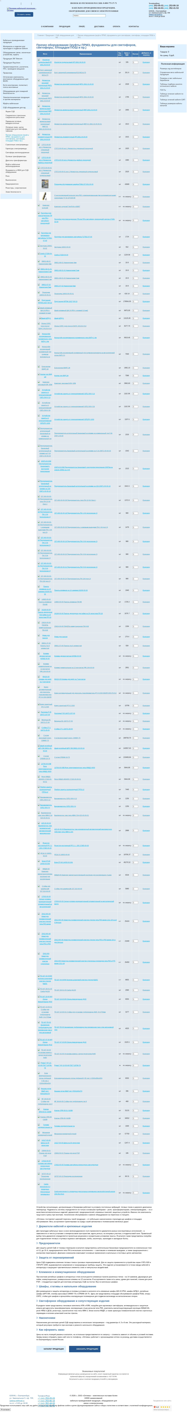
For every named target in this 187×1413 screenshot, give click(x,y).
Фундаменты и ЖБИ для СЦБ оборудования (17, 171)
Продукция (64, 26)
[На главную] (16, 4)
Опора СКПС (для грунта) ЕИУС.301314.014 (70, 326)
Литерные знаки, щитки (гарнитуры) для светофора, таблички (16, 129)
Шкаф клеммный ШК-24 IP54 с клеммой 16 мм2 (71, 310)
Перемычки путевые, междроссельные (14, 122)
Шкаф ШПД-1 (59, 318)
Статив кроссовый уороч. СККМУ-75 (67, 738)
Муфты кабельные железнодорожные (13, 165)
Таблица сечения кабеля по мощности (171, 95)
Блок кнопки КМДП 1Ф (62, 368)
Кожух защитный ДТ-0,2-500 (64, 706)
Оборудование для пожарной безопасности (15, 92)
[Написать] (36, 4)
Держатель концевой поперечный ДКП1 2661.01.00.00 (74, 84)
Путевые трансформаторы (16, 156)
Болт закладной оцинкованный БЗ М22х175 (70, 72)
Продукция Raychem (11, 63)
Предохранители (12, 184)
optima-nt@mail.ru (155, 15)
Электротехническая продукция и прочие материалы (16, 98)
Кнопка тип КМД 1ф (61, 375)
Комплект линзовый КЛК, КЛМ (65, 383)
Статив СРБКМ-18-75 (62, 757)
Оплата (116, 26)
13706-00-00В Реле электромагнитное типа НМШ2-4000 (74, 768)
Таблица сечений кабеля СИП (172, 100)
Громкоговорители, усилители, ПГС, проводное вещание (16, 68)
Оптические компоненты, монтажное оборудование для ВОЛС (15, 79)
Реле (7, 176)
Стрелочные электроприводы (17, 145)
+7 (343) (41, 1406)
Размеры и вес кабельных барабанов (171, 79)
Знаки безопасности (13, 192)
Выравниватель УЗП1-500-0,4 (65, 806)
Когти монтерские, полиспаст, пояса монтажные (15, 86)
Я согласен (5, 1410)
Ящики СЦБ (10, 111)
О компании (47, 26)
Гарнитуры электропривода (16, 149)
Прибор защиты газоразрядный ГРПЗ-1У (69, 789)
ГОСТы (163, 90)
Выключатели (11, 180)
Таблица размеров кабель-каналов (171, 104)
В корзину (146, 62)
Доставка (99, 26)
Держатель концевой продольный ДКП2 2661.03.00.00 (74, 97)
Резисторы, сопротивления (16, 188)
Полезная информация (173, 64)
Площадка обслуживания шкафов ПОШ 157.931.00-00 (73, 184)
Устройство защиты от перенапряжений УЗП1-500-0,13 (74, 394)
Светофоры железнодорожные (17, 152)
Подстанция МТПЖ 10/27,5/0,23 (65, 301)
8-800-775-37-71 (110, 3)
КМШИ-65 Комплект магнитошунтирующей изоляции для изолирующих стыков (82, 875)
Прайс (82, 26)
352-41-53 (50, 1406)
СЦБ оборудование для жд (14, 107)
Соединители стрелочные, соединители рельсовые (16, 116)
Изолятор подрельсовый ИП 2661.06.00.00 (69, 62)
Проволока (7, 73)
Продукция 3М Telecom (12, 59)
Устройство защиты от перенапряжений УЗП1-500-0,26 (74, 406)
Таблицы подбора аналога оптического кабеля (171, 85)
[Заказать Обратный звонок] (172, 38)
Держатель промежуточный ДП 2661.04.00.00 (70, 137)
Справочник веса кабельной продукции (172, 73)
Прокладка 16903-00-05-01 (64, 294)
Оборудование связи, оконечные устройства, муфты (17, 53)
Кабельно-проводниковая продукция (13, 41)
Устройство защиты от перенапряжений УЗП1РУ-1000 (74, 419)
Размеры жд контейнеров (170, 69)
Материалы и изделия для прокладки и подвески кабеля (15, 47)
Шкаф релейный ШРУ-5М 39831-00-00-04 (69, 748)
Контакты (134, 26)
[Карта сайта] (26, 4)
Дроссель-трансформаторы (16, 160)
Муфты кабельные (11, 103)
